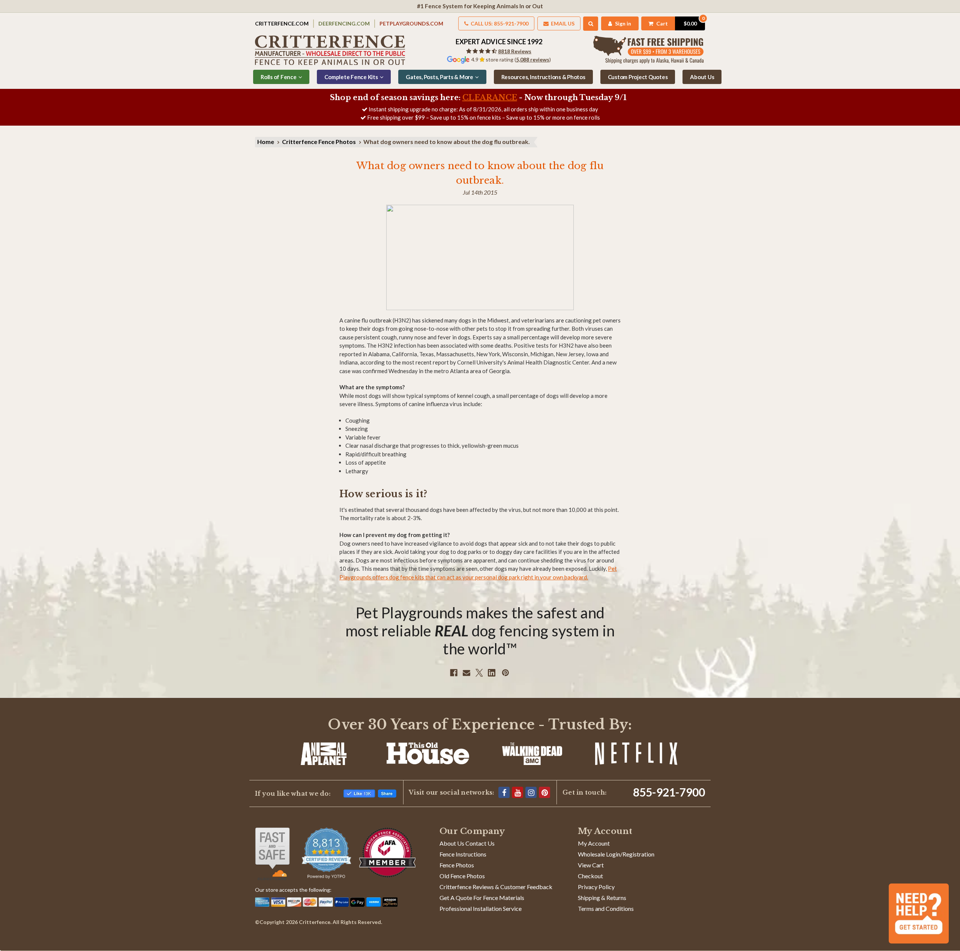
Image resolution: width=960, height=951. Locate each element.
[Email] (466, 673)
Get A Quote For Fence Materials (482, 897)
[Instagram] (531, 792)
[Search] (590, 24)
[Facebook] (454, 673)
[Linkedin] (491, 673)
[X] (479, 673)
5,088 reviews (532, 59)
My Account (594, 843)
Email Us (562, 23)
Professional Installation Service (481, 908)
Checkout (590, 875)
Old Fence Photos (462, 875)
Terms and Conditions (606, 908)
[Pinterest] (505, 673)
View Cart (591, 864)
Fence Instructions (463, 854)
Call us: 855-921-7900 (499, 23)
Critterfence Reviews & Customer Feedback (496, 886)
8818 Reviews (514, 51)
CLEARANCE (489, 97)
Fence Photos (457, 864)
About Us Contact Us (467, 843)
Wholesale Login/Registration (616, 854)
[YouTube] (517, 792)
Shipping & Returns (602, 897)
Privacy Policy (596, 886)
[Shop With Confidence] (272, 854)
